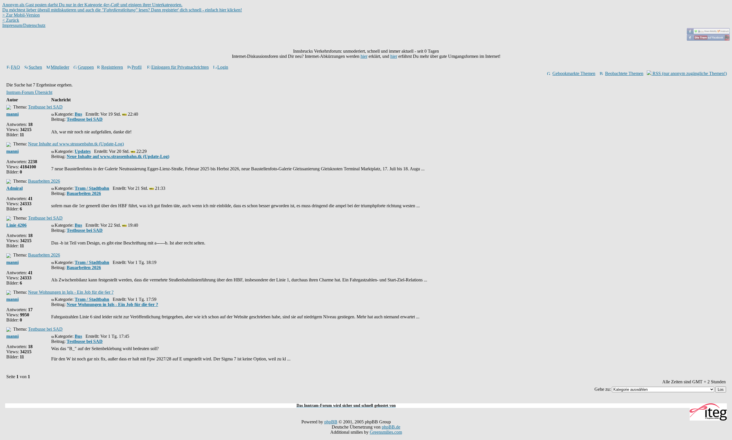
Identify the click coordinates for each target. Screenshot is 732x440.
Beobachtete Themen (624, 73)
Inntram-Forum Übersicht (29, 92)
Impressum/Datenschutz (23, 25)
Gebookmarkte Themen (573, 73)
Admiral (14, 188)
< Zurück (10, 20)
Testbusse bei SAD (45, 106)
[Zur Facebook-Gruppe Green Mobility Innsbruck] (708, 32)
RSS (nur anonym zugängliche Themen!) (689, 73)
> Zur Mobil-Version (21, 15)
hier (364, 56)
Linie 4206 (16, 225)
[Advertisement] (366, 400)
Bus (78, 114)
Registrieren (112, 67)
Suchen (35, 67)
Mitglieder (60, 67)
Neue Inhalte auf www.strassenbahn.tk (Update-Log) (76, 143)
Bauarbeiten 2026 (44, 181)
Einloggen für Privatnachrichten (180, 67)
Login (222, 67)
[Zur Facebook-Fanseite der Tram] (708, 39)
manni (12, 114)
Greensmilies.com (386, 432)
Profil (137, 67)
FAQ (15, 67)
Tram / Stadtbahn (92, 188)
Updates (83, 151)
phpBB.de (391, 427)
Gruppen (86, 67)
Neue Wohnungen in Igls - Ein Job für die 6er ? (71, 292)
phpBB (330, 421)
